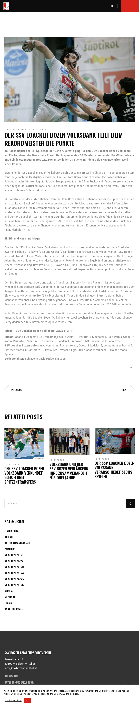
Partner (9, 549)
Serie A (8, 591)
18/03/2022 (38, 129)
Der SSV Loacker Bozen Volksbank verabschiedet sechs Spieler (114, 469)
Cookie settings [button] (13, 700)
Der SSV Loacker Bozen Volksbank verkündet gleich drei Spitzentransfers (24, 475)
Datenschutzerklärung (19, 682)
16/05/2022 (57, 460)
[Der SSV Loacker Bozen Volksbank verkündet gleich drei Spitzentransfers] (24, 443)
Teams (8, 603)
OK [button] (27, 700)
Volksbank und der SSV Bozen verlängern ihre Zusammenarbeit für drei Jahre (68, 471)
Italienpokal (12, 531)
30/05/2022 (11, 464)
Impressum (11, 676)
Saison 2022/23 (14, 567)
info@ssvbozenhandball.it (20, 668)
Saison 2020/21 (13, 555)
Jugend (8, 537)
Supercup (10, 597)
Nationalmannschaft (17, 543)
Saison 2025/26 (14, 585)
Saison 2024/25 (14, 579)
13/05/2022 (102, 459)
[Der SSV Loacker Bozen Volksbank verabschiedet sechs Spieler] (115, 441)
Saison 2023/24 (14, 573)
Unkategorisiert (16, 129)
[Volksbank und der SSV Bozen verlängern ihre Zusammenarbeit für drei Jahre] (69, 441)
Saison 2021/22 (13, 561)
